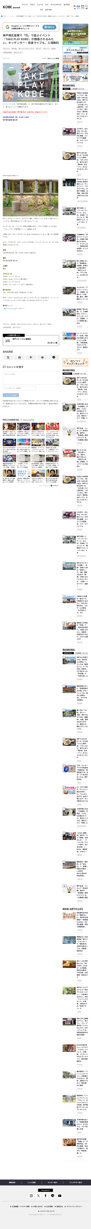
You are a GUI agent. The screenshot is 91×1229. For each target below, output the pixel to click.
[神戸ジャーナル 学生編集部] (75, 82)
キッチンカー (18, 52)
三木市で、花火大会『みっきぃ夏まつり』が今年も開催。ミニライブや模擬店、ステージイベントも (82, 136)
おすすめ (48, 9)
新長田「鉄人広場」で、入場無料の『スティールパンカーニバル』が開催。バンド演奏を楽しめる (82, 316)
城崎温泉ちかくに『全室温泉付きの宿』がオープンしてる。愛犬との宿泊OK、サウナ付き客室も (82, 693)
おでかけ (67, 4)
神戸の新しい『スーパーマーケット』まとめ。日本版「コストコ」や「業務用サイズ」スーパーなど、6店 (82, 216)
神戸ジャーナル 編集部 (53, 58)
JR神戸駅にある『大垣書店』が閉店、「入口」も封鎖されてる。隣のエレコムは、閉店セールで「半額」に (82, 411)
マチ (41, 9)
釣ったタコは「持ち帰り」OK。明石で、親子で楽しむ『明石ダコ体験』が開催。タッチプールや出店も (82, 458)
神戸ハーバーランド (9, 308)
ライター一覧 (52, 342)
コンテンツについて (47, 1211)
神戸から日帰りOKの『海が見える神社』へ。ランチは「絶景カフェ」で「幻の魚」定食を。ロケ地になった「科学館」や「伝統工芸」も (82, 666)
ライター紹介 (52, 1182)
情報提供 (12, 1182)
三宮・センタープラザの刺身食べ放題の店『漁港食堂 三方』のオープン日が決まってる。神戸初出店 (82, 772)
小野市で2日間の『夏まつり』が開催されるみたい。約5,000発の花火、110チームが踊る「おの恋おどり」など (82, 604)
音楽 (54, 48)
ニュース (40, 4)
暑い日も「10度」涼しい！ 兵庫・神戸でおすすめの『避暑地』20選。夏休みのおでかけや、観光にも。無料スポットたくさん (82, 719)
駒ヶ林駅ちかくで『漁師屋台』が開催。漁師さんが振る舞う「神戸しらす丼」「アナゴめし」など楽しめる (82, 269)
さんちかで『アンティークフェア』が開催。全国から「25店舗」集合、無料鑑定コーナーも (82, 293)
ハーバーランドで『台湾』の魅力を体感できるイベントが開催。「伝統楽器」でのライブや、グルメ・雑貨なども (82, 341)
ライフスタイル (56, 4)
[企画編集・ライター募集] (75, 63)
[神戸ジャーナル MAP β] (75, 366)
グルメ (32, 4)
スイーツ (47, 48)
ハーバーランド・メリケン (27, 48)
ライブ (39, 48)
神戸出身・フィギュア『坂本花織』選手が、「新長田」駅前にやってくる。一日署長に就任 (82, 434)
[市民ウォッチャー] (75, 72)
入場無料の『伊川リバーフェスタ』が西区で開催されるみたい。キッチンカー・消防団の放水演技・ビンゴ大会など (82, 242)
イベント (25, 4)
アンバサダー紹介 (75, 1182)
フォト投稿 (32, 1182)
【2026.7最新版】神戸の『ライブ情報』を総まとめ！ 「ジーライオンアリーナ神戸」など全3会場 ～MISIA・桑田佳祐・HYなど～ (82, 842)
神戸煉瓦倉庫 (8, 52)
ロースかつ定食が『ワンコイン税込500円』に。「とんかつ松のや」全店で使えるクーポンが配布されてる (82, 794)
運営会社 (59, 1206)
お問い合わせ (38, 1206)
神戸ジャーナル (44, 1214)
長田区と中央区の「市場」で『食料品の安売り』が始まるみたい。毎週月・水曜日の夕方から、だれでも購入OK (82, 631)
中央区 (15, 48)
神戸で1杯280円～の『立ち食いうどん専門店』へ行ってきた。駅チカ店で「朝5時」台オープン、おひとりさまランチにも (82, 162)
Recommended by (44, 485)
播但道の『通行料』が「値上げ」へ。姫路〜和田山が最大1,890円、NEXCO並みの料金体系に (82, 869)
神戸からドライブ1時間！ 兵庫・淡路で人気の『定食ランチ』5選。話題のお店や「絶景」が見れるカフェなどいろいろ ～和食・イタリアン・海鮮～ (82, 574)
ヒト (46, 4)
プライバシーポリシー (74, 1206)
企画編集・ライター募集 (21, 1206)
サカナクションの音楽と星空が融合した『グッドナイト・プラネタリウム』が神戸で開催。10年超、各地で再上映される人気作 (82, 188)
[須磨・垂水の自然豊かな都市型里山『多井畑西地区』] (75, 45)
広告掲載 (49, 1206)
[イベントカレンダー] (75, 54)
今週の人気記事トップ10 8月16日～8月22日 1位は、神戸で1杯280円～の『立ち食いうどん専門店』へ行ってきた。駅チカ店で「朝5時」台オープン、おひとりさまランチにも (83, 106)
